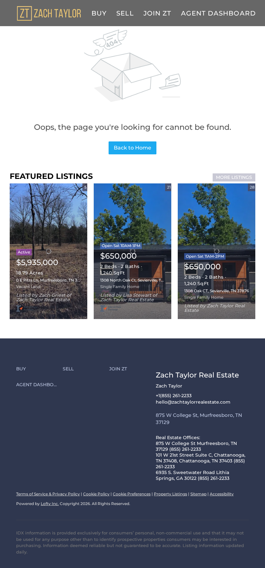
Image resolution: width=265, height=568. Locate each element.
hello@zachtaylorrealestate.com (193, 402)
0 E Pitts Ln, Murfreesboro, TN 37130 (51, 280)
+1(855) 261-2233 (174, 395)
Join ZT (157, 13)
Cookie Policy (96, 493)
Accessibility (222, 493)
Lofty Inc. (50, 503)
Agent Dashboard (218, 13)
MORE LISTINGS (234, 177)
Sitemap (198, 493)
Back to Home (132, 148)
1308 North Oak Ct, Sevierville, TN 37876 (138, 280)
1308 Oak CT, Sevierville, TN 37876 (216, 290)
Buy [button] (99, 13)
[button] (39, 369)
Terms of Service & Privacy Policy (48, 493)
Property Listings (170, 493)
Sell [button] (124, 13)
